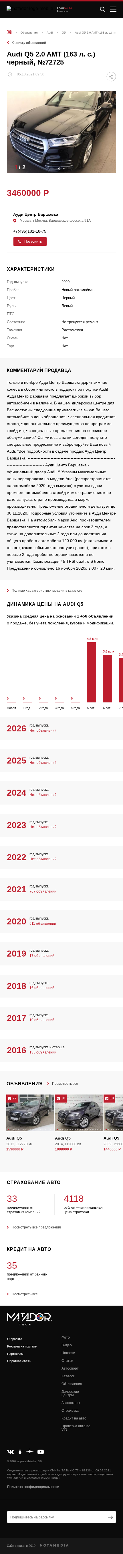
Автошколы (70, 1403)
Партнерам (15, 1354)
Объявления (71, 1384)
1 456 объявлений (95, 616)
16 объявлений (41, 988)
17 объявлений (41, 956)
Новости (68, 1353)
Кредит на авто (73, 1418)
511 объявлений (42, 924)
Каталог (67, 1376)
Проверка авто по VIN (75, 1427)
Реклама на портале (22, 1346)
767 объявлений (42, 891)
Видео (66, 1345)
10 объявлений (41, 1020)
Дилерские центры (70, 1393)
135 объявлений (42, 1052)
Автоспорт (70, 1368)
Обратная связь (19, 1361)
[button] (109, 167)
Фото (65, 1337)
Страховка (70, 1410)
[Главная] (9, 32)
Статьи (67, 1360)
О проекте (14, 1339)
